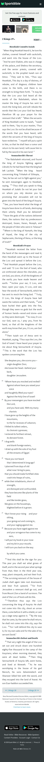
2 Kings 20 (32, 690)
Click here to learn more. (22, 707)
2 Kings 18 (12, 690)
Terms (22, 745)
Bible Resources (21, 734)
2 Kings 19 (8, 39)
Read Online (8, 734)
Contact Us (35, 737)
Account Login (24, 737)
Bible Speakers (33, 734)
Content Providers (11, 737)
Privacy (36, 742)
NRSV (37, 39)
